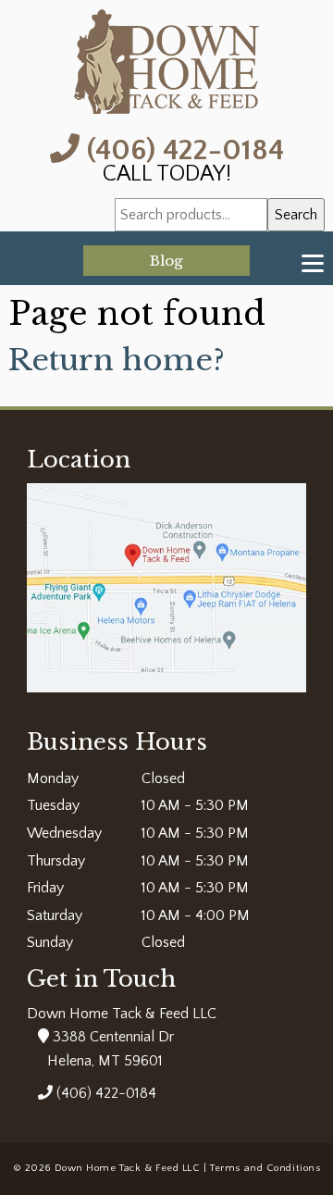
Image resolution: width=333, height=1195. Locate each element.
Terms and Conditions (265, 1168)
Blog (166, 260)
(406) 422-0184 (182, 148)
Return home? (116, 360)
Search (296, 214)
